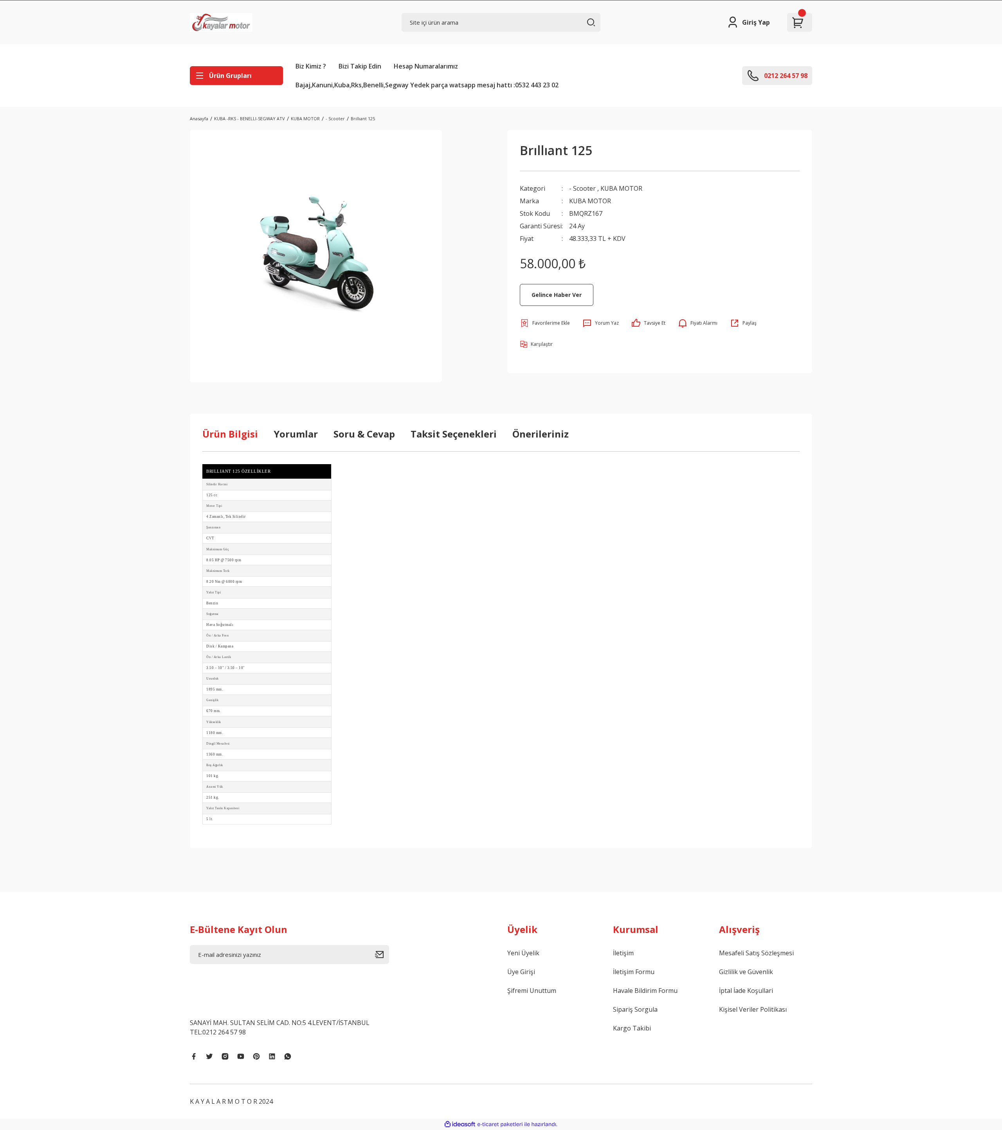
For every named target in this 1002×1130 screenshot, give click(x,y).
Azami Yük (214, 786)
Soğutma (212, 614)
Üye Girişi (521, 971)
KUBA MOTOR (621, 188)
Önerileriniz (540, 433)
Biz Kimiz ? (311, 66)
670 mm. (213, 711)
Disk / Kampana (219, 646)
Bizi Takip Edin (360, 66)
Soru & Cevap (364, 433)
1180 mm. (214, 733)
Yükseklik (213, 722)
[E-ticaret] (500, 1124)
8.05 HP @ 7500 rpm (223, 560)
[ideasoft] (460, 1124)
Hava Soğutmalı (219, 625)
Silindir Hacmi (216, 484)
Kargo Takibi (632, 1028)
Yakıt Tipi (213, 592)
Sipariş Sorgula (635, 1009)
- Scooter (582, 188)
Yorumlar (296, 433)
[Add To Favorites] (545, 323)
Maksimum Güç (217, 549)
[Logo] (221, 22)
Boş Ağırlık (214, 765)
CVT (210, 538)
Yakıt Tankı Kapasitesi (222, 808)
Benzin (212, 603)
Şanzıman (213, 527)
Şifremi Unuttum (531, 990)
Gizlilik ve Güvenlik (746, 971)
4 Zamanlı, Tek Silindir (226, 517)
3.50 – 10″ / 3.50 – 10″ (225, 668)
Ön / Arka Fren (217, 635)
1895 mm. (214, 689)
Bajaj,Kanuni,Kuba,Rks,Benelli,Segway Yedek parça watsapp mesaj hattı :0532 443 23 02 (427, 85)
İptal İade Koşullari (746, 990)
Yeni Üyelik (523, 953)
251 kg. (212, 797)
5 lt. (209, 819)
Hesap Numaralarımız (426, 66)
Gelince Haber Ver (557, 294)
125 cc (211, 495)
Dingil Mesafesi (218, 743)
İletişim (623, 953)
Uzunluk (212, 678)
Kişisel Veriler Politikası (753, 1009)
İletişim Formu (633, 971)
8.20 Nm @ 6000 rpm (224, 582)
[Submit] (382, 954)
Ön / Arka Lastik (218, 657)
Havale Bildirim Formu (645, 990)
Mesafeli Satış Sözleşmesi (756, 953)
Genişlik (212, 700)
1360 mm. (214, 754)
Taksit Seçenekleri (454, 433)
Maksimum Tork (218, 571)
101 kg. (212, 776)
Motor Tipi (214, 506)
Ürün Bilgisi (230, 433)
